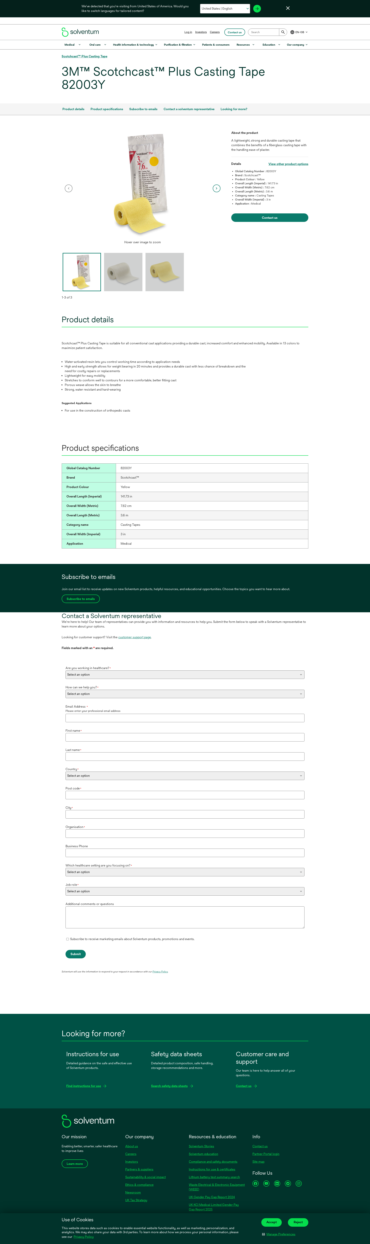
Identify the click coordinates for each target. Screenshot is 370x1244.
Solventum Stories (201, 1146)
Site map (258, 1161)
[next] (216, 188)
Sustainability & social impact (145, 1177)
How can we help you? (82, 687)
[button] (278, 1234)
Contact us (260, 1146)
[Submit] (283, 32)
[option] (143, 188)
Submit (76, 954)
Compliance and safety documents (213, 1161)
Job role (72, 885)
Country (72, 769)
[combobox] (267, 32)
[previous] (68, 188)
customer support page (134, 637)
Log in (188, 32)
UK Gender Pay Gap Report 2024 (212, 1197)
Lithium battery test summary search (214, 1177)
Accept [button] (271, 1222)
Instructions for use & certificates (212, 1169)
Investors (201, 32)
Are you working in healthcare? (88, 668)
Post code (73, 788)
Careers (215, 32)
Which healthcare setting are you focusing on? (99, 865)
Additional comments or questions (90, 904)
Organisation (75, 827)
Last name (73, 750)
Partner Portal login (265, 1154)
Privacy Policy (84, 1237)
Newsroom (133, 1192)
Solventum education (203, 1154)
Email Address (77, 706)
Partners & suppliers (139, 1169)
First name (74, 730)
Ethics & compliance (139, 1185)
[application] (143, 184)
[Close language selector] (288, 8)
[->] (257, 9)
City (69, 807)
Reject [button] (298, 1222)
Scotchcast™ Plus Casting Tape (84, 56)
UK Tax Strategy (136, 1200)
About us (131, 1146)
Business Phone (77, 846)
